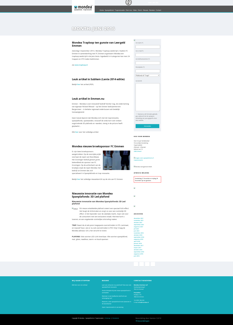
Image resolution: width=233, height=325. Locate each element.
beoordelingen (142, 321)
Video (135, 10)
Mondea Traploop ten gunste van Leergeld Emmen (98, 44)
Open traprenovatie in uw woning (112, 307)
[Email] (153, 264)
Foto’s (140, 10)
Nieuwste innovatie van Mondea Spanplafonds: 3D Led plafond (92, 195)
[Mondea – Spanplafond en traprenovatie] (83, 7)
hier (78, 84)
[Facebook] (136, 264)
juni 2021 (136, 231)
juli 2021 (136, 229)
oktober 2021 (138, 222)
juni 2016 (136, 256)
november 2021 (138, 220)
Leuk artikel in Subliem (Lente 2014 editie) (98, 79)
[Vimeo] (147, 264)
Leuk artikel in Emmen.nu (88, 98)
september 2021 (139, 224)
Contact (158, 10)
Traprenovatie (120, 10)
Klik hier (74, 285)
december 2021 (138, 218)
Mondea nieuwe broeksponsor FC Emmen (98, 146)
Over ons (129, 10)
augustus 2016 (138, 254)
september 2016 (139, 252)
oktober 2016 (138, 250)
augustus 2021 (138, 227)
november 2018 (138, 233)
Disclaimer (115, 318)
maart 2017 (137, 247)
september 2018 (139, 237)
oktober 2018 (138, 235)
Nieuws (145, 10)
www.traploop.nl (81, 65)
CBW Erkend (137, 151)
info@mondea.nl (143, 302)
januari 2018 (138, 243)
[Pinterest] (141, 264)
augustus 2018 (138, 239)
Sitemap (107, 318)
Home (102, 10)
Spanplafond (109, 10)
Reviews (152, 10)
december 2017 (138, 245)
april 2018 (137, 241)
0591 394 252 (153, 3)
